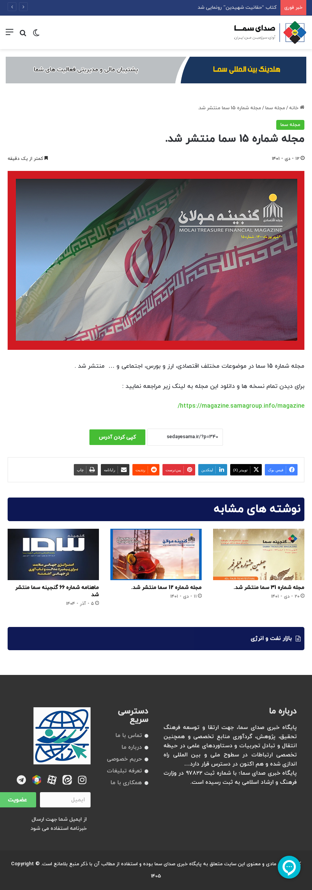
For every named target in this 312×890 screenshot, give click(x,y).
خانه (294, 108)
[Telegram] (21, 780)
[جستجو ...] (23, 35)
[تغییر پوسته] (36, 35)
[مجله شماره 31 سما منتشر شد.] (258, 554)
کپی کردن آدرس (117, 437)
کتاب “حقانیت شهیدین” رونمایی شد (237, 7)
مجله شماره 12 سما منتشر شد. (166, 587)
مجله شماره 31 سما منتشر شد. (269, 587)
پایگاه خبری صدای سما (178, 864)
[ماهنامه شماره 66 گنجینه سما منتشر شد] (53, 554)
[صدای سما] (270, 32)
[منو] (9, 35)
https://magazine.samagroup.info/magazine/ (241, 406)
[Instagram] (82, 780)
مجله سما (275, 108)
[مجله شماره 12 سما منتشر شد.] (156, 554)
